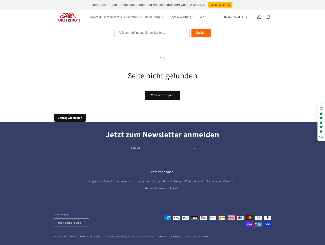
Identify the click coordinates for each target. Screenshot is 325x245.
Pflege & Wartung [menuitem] (179, 17)
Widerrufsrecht (194, 181)
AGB (133, 236)
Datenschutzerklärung (167, 181)
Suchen (201, 32)
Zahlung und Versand (220, 181)
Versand (162, 236)
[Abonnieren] (193, 148)
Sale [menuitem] (201, 17)
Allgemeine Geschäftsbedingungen (110, 181)
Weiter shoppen (162, 95)
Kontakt (175, 188)
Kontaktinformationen (197, 236)
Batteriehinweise (155, 188)
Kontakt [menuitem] (95, 17)
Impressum (143, 181)
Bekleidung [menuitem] (153, 17)
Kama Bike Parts (70, 236)
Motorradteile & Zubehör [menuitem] (121, 17)
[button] (321, 122)
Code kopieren (220, 4)
